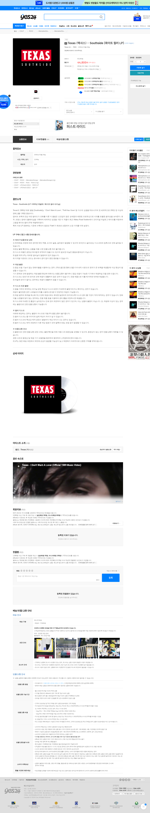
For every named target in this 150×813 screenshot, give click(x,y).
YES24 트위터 (126, 780)
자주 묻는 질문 (128, 794)
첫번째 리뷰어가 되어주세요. (73, 50)
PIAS (74, 47)
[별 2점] (21, 571)
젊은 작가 (108, 26)
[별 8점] (29, 571)
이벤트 (41, 26)
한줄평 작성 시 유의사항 (119, 571)
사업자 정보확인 (68, 793)
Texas (66, 47)
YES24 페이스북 (123, 780)
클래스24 (81, 26)
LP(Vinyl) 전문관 (25, 185)
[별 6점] (27, 571)
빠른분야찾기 (19, 26)
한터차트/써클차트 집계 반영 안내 (51, 108)
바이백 (47, 26)
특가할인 (136, 26)
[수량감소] (135, 61)
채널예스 (62, 26)
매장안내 (53, 26)
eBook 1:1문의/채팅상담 (134, 790)
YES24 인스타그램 (129, 780)
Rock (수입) (35, 183)
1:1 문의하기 (118, 794)
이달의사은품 (127, 26)
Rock (27, 183)
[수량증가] (144, 61)
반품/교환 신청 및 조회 (51, 683)
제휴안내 (68, 780)
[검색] (101, 17)
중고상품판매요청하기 (70, 111)
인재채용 (14, 780)
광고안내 (61, 780)
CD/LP (22, 31)
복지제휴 (75, 780)
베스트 (29, 26)
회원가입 (128, 8)
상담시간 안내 (139, 794)
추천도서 (143, 26)
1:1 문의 (61, 683)
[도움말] (73, 66)
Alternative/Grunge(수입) (47, 180)
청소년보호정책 (42, 780)
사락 (67, 26)
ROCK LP (35, 185)
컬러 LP (34, 187)
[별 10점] (32, 571)
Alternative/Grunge (32, 180)
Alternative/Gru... (43, 31)
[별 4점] (24, 571)
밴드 (68, 47)
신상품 (35, 26)
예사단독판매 (116, 26)
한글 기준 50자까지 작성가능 (28, 576)
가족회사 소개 (138, 779)
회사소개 (7, 780)
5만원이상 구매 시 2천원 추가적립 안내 (100, 69)
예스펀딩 (74, 26)
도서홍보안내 (53, 780)
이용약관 (21, 780)
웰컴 (15, 31)
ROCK (31, 31)
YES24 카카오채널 (120, 780)
